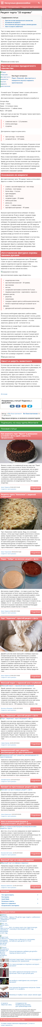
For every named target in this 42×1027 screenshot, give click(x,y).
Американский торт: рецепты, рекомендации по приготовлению (17, 751)
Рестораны (5, 897)
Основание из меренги (12, 22)
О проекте (4, 1003)
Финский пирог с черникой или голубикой (21, 683)
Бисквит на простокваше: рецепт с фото (19, 787)
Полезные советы (7, 901)
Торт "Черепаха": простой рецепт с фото (19, 618)
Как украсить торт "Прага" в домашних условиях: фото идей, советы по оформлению (19, 436)
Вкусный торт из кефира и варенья (17, 860)
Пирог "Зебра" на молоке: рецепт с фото (19, 559)
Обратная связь (6, 1004)
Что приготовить (7, 895)
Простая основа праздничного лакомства (19, 20)
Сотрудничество (21, 1003)
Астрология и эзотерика (10, 905)
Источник (4, 394)
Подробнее (35, 488)
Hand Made (5, 899)
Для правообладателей (23, 1006)
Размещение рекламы (23, 1004)
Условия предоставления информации (14, 1023)
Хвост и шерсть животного (14, 26)
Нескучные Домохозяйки (17, 3)
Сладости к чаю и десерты (8, 489)
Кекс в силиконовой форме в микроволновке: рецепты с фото (16, 822)
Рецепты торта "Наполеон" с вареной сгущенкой (18, 495)
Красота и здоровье (8, 903)
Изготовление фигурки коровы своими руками (20, 24)
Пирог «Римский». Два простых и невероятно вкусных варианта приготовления (24, 80)
